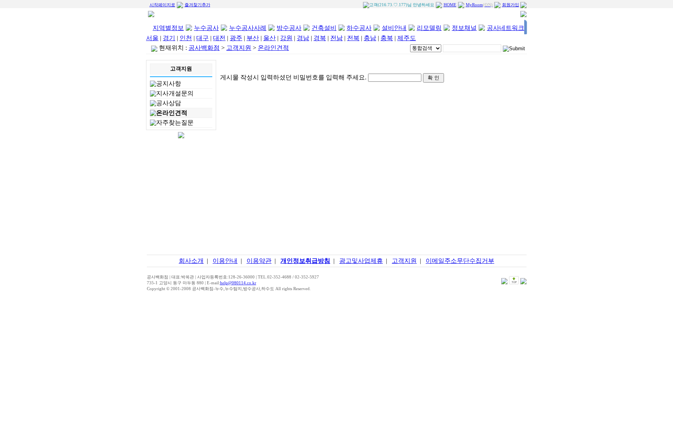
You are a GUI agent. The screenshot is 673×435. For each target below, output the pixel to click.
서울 (152, 38)
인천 (186, 38)
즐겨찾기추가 (197, 4)
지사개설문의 (175, 93)
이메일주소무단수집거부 (460, 260)
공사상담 (168, 103)
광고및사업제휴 (361, 260)
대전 (219, 38)
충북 (387, 38)
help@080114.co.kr (238, 282)
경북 (320, 38)
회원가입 (510, 4)
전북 (353, 38)
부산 (253, 38)
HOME (450, 4)
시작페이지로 (162, 4)
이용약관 (259, 260)
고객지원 (404, 260)
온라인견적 (171, 112)
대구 (202, 38)
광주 (236, 38)
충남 (370, 38)
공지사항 (168, 83)
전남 (336, 38)
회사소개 (191, 260)
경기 (169, 38)
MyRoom (479, 4)
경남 (303, 38)
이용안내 (225, 260)
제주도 (406, 38)
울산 (269, 38)
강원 (286, 38)
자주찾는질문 (175, 122)
